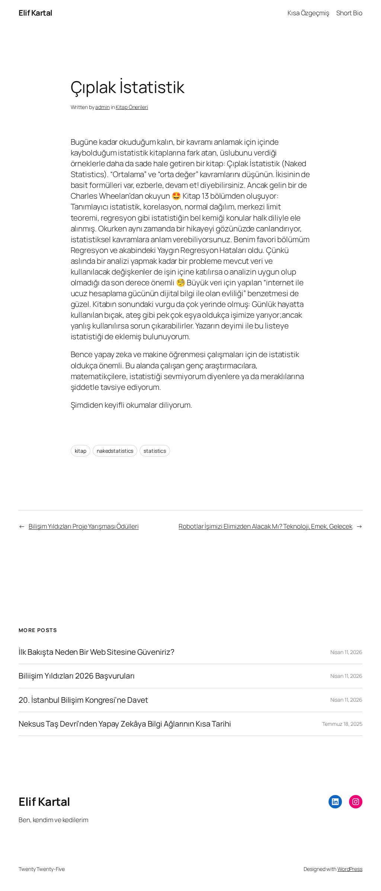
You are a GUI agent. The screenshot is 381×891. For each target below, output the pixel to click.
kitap (81, 450)
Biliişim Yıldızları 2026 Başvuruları (76, 676)
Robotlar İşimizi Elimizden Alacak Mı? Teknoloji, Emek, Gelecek (265, 526)
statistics (155, 450)
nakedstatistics (115, 450)
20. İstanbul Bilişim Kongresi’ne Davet (83, 700)
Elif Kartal (35, 12)
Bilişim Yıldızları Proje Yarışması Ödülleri (84, 526)
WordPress (349, 868)
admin (102, 106)
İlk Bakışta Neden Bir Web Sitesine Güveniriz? (97, 652)
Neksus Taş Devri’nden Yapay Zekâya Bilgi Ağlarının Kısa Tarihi (125, 723)
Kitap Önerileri (132, 106)
